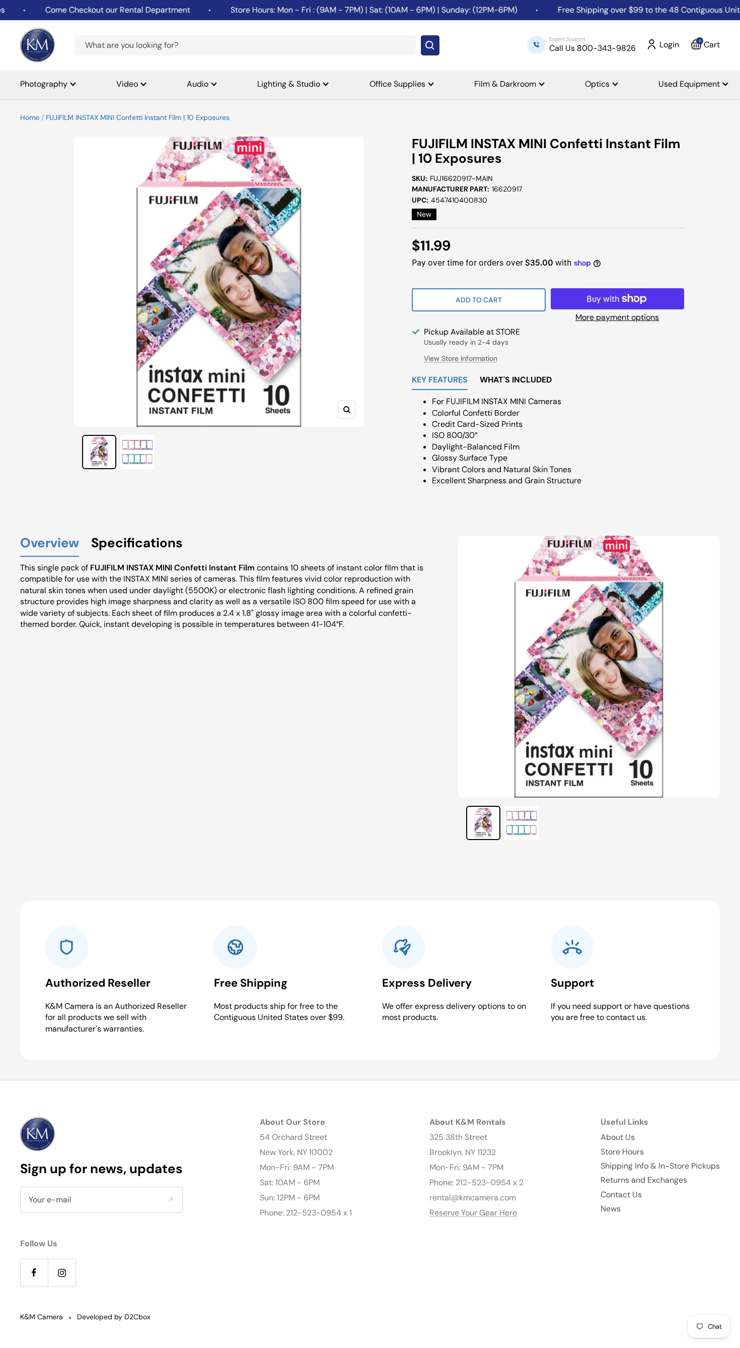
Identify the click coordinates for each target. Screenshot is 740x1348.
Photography (43, 84)
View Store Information (460, 358)
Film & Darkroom (505, 84)
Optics (597, 84)
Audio (197, 84)
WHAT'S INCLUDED (516, 380)
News (611, 1208)
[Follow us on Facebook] (34, 1273)
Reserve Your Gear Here (473, 1212)
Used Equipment (689, 84)
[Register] (170, 1199)
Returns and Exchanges (644, 1180)
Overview (49, 543)
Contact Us (621, 1194)
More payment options (617, 317)
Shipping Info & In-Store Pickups (660, 1166)
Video (127, 84)
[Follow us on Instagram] (62, 1273)
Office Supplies (397, 84)
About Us (618, 1137)
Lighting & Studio (288, 84)
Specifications (137, 543)
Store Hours (622, 1151)
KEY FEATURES (440, 380)
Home (29, 117)
